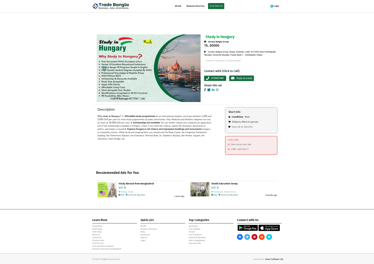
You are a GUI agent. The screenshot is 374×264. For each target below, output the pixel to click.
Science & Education (216, 60)
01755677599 (217, 78)
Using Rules (97, 226)
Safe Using (97, 232)
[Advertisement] (170, 24)
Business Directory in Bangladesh (106, 249)
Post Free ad (97, 243)
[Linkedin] (213, 90)
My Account (145, 235)
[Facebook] (205, 90)
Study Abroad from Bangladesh (136, 183)
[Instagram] (217, 90)
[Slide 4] (156, 98)
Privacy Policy (98, 240)
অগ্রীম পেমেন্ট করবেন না (240, 149)
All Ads (178, 6)
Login (276, 6)
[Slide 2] (146, 98)
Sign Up (144, 237)
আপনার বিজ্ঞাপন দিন (216, 6)
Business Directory (196, 6)
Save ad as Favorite (242, 126)
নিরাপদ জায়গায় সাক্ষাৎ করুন (241, 144)
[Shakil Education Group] (199, 189)
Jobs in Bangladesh (197, 240)
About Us (96, 235)
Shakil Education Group (224, 183)
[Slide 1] (141, 98)
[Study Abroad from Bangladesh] (107, 189)
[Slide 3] (151, 98)
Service (192, 232)
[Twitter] (208, 90)
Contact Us (97, 237)
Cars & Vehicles (195, 235)
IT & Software (194, 229)
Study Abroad (234, 60)
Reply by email (244, 78)
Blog (143, 232)
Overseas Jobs (195, 243)
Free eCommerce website (103, 246)
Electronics (193, 226)
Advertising (97, 229)
